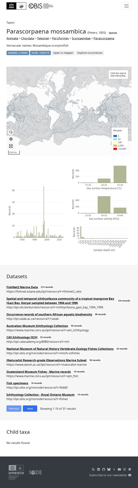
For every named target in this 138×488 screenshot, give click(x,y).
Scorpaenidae (81, 38)
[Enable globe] (10, 139)
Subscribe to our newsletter (108, 475)
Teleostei (43, 38)
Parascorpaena (104, 38)
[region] (69, 111)
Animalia (12, 38)
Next (30, 408)
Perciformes (60, 38)
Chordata (27, 38)
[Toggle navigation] (126, 5)
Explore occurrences (89, 52)
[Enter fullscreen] (10, 146)
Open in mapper (63, 52)
